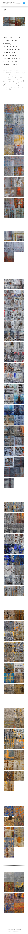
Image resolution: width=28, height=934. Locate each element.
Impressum (17, 929)
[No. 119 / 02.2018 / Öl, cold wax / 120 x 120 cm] (9, 262)
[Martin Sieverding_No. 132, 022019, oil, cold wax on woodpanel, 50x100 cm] (9, 186)
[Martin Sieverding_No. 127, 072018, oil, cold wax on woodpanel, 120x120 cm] (19, 207)
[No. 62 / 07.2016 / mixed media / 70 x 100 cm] (19, 553)
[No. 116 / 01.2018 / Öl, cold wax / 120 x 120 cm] (19, 241)
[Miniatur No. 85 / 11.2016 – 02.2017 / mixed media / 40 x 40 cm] (9, 372)
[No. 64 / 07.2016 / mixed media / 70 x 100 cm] (19, 564)
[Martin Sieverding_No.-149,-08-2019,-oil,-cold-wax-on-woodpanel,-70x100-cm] (19, 134)
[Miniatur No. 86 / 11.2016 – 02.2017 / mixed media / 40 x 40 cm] (19, 372)
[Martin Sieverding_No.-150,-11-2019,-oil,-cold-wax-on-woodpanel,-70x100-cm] (9, 134)
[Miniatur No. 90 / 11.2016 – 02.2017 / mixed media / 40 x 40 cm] (19, 393)
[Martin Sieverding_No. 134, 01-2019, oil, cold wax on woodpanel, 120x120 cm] (9, 176)
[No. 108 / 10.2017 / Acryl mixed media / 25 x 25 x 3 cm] (9, 456)
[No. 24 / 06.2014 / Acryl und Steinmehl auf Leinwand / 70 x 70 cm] (9, 749)
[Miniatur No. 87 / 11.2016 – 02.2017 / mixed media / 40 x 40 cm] (9, 383)
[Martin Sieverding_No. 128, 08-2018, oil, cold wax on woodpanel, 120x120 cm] (9, 207)
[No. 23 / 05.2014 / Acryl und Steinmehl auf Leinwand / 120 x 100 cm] (19, 738)
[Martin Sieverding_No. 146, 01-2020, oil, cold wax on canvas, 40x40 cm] (9, 155)
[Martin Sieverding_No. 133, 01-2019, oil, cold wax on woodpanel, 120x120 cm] (19, 176)
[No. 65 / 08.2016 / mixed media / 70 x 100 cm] (9, 574)
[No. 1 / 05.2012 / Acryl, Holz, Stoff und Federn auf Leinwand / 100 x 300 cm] (9, 881)
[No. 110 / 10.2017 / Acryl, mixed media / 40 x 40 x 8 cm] (9, 466)
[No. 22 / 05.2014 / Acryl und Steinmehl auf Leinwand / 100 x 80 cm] (9, 738)
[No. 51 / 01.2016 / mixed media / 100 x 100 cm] (9, 595)
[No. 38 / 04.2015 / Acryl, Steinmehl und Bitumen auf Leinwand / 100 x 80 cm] (19, 630)
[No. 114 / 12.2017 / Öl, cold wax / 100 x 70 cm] (9, 487)
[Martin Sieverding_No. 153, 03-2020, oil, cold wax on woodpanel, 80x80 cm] (19, 113)
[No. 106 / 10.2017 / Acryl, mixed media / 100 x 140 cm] (9, 445)
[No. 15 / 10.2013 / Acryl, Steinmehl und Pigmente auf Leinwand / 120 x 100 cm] (9, 846)
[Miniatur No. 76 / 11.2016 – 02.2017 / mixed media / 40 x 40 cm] (19, 320)
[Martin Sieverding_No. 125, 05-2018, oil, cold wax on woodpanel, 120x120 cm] (19, 218)
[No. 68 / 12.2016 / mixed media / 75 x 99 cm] (19, 585)
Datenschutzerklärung (14, 931)
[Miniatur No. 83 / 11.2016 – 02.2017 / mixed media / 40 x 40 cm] (9, 362)
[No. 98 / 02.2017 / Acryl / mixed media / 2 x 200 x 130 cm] (19, 403)
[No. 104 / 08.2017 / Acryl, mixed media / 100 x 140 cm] (9, 435)
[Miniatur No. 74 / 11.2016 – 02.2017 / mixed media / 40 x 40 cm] (19, 309)
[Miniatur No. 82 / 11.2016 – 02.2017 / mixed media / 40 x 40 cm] (19, 351)
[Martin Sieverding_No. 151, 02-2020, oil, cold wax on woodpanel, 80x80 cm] (19, 123)
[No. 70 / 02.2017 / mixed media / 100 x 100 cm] (19, 288)
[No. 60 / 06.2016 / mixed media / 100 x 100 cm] (19, 543)
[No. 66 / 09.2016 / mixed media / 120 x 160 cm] (19, 574)
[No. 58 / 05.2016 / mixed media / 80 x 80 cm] (19, 533)
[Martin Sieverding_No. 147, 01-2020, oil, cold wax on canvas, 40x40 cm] (19, 144)
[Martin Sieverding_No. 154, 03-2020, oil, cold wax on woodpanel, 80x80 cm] (9, 113)
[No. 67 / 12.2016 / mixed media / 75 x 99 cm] (9, 585)
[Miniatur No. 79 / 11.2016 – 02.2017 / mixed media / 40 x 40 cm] (9, 341)
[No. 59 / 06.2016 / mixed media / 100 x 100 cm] (9, 543)
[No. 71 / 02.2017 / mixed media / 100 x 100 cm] (9, 299)
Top (26, 932)
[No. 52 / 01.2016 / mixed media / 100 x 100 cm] (19, 595)
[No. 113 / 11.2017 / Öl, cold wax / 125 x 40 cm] (19, 477)
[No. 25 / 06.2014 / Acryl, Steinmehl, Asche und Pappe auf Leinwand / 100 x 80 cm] (19, 749)
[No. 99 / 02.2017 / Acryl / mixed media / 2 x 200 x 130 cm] (9, 414)
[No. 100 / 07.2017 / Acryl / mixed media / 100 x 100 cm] (19, 414)
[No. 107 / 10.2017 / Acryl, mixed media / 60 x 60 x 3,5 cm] (19, 445)
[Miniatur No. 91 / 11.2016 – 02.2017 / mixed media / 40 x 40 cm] (9, 403)
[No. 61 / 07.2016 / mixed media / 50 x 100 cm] (9, 553)
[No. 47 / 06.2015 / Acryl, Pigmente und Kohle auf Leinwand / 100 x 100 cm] (9, 682)
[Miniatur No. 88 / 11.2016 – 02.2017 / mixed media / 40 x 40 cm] (19, 383)
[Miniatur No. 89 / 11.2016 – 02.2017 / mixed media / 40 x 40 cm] (9, 393)
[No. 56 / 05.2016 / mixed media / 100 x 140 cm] (9, 522)
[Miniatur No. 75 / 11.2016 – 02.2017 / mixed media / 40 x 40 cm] (9, 320)
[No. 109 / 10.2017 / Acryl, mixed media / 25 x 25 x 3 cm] (19, 456)
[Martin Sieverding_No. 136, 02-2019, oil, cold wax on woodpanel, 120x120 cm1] (9, 165)
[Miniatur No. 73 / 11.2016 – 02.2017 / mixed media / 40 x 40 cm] (9, 309)
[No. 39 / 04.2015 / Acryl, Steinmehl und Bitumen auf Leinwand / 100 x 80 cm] (9, 641)
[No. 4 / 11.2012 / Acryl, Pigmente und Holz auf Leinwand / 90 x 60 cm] (19, 892)
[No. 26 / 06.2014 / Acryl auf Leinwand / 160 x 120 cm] (9, 759)
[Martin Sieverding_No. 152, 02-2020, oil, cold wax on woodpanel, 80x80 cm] (9, 123)
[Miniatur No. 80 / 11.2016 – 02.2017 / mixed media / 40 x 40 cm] (19, 341)
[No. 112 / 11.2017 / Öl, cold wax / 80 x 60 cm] (9, 477)
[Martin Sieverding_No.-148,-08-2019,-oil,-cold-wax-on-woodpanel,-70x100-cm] (9, 144)
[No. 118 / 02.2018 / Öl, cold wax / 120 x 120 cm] (19, 251)
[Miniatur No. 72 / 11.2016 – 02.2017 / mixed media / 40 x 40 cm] (19, 299)
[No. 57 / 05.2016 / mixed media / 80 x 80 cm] (9, 533)
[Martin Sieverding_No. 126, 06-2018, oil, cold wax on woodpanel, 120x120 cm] (9, 218)
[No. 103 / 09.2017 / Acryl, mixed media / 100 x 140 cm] (19, 424)
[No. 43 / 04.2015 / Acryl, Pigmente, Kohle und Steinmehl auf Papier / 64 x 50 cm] (9, 661)
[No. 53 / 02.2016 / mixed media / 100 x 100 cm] (9, 512)
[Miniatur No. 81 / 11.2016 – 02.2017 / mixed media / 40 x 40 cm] (9, 351)
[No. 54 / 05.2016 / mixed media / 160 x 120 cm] (19, 522)
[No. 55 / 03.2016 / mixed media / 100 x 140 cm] (19, 512)
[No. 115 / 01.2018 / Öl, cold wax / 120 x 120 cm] (9, 241)
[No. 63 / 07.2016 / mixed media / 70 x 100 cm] (9, 564)
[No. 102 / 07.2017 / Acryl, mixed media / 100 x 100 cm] (9, 424)
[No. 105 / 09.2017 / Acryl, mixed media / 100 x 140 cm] (19, 435)
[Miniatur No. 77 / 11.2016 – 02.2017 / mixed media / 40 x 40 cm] (9, 330)
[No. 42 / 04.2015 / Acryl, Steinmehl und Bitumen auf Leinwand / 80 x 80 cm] (19, 651)
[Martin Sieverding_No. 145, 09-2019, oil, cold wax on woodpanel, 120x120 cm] (19, 155)
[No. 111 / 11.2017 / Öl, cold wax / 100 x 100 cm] (19, 466)
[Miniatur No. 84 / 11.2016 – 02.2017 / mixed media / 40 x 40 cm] (19, 362)
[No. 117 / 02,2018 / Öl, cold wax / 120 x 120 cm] (9, 251)
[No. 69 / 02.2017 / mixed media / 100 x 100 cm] (9, 288)
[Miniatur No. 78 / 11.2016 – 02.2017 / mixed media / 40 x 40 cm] (19, 330)
